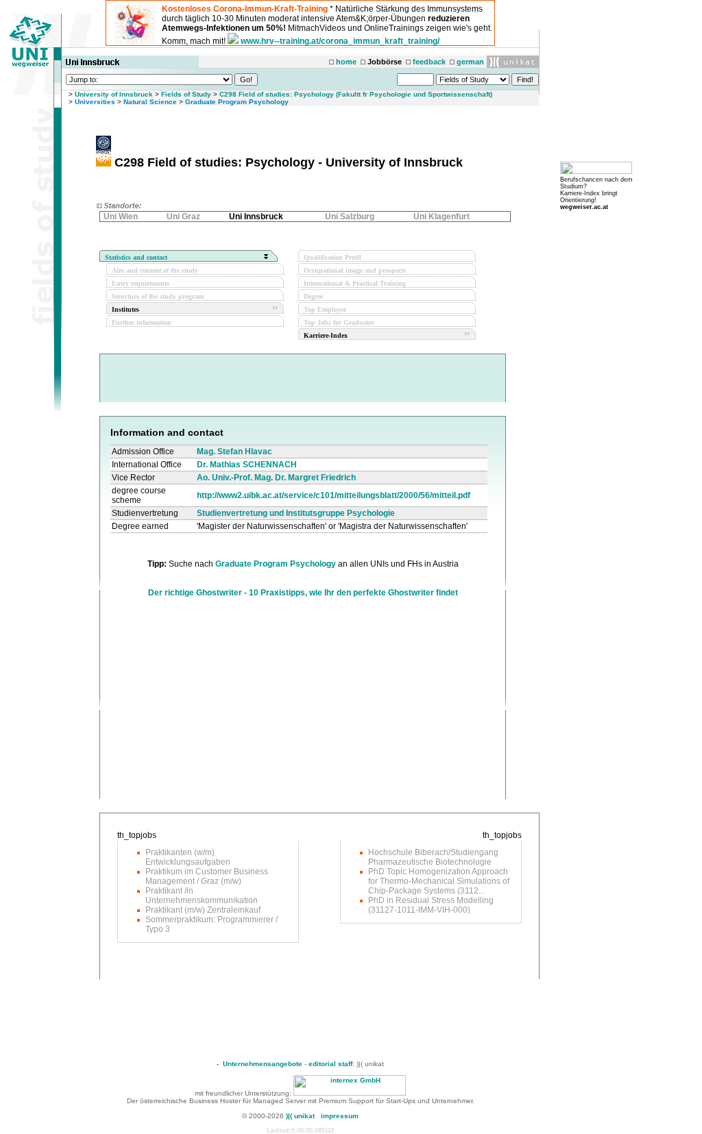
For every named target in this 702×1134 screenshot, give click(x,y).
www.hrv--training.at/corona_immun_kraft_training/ (340, 41)
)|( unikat (300, 1116)
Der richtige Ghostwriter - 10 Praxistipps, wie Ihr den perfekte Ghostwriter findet (303, 592)
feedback (429, 62)
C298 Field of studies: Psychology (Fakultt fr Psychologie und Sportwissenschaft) (355, 94)
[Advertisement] (225, 703)
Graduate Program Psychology (237, 102)
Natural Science (150, 102)
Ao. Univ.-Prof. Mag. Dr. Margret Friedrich (276, 477)
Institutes (125, 309)
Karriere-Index (326, 335)
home (346, 62)
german (470, 62)
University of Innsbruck (114, 94)
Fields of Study (186, 94)
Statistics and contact (136, 257)
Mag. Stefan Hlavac (234, 451)
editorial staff (330, 1064)
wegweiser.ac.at (584, 207)
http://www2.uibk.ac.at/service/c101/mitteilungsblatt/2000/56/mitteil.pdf (333, 495)
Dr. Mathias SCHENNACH (247, 464)
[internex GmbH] (349, 1093)
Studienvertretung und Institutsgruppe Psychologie (296, 513)
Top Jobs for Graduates (339, 322)
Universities (95, 102)
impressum (340, 1116)
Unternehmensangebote (262, 1064)
